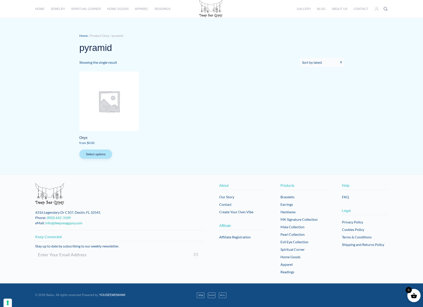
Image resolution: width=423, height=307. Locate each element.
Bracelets (287, 197)
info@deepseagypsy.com (63, 223)
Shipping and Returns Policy (363, 244)
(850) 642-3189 (59, 217)
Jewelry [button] (58, 9)
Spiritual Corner (292, 249)
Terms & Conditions (357, 237)
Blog (321, 9)
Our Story (226, 197)
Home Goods (290, 257)
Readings (163, 9)
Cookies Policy (353, 229)
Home (40, 9)
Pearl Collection (292, 234)
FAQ (345, 197)
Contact (361, 9)
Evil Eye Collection (294, 242)
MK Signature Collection (299, 219)
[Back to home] (211, 9)
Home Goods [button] (118, 9)
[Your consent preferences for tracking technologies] (8, 303)
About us (339, 9)
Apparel (141, 9)
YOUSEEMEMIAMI (112, 295)
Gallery (304, 9)
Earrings (286, 204)
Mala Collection (292, 227)
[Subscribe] (195, 254)
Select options (96, 154)
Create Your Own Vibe (236, 212)
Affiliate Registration (235, 237)
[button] (377, 9)
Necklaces (288, 212)
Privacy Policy (352, 222)
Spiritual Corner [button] (86, 9)
